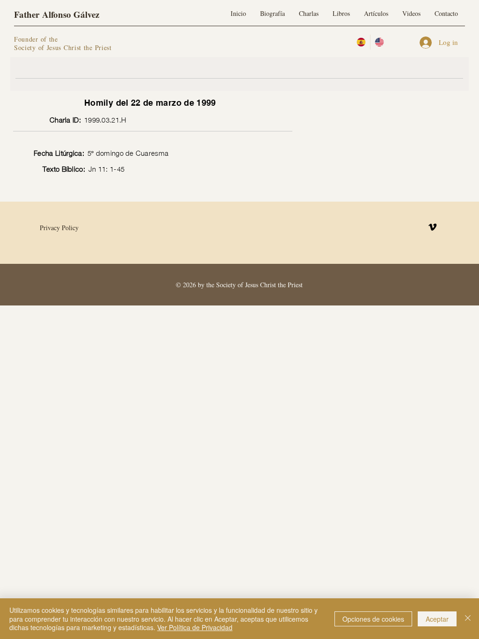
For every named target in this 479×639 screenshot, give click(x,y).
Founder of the (37, 39)
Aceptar (437, 619)
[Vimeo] (432, 227)
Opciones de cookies (373, 619)
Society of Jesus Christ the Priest (63, 47)
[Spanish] (361, 42)
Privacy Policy (59, 227)
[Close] (467, 619)
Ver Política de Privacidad (194, 627)
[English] (379, 42)
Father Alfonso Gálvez (56, 14)
